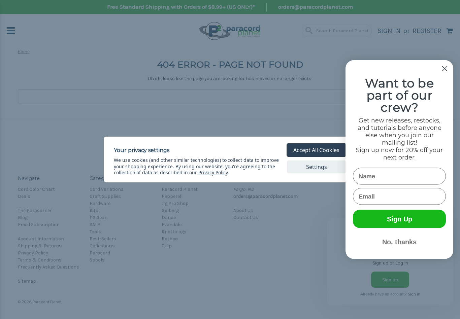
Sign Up (399, 219)
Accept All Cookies (316, 150)
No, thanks (399, 242)
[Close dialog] (445, 69)
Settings (316, 167)
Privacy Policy (213, 172)
